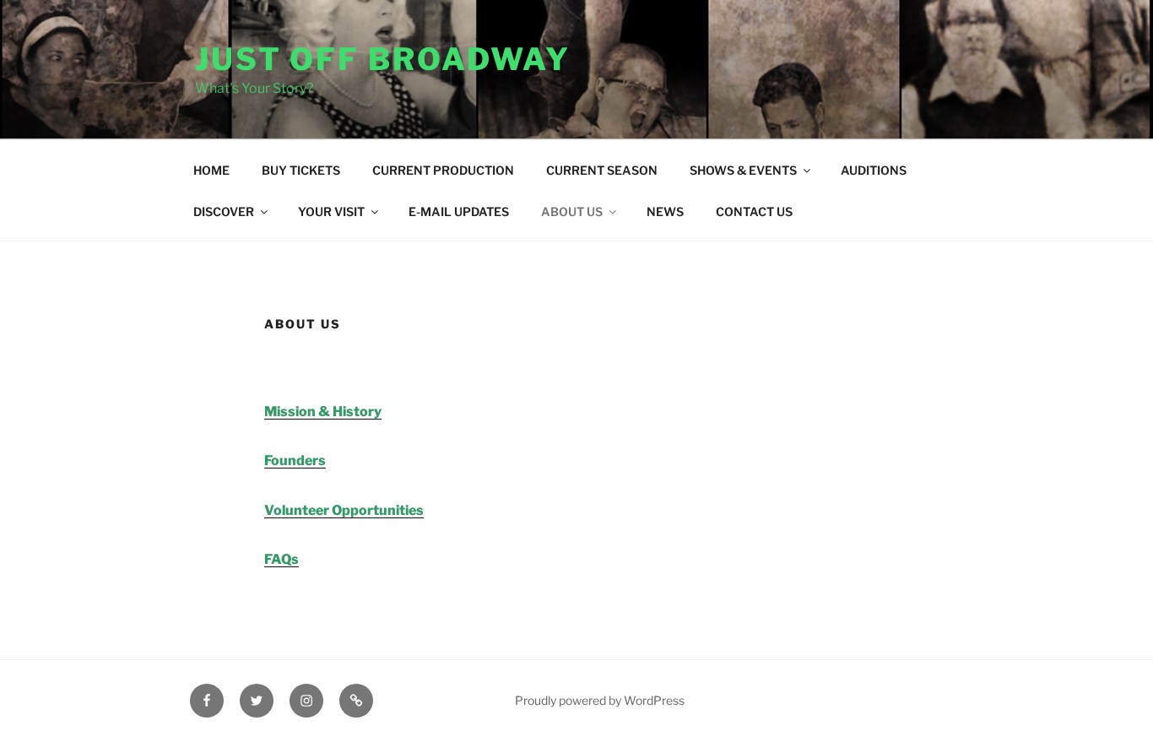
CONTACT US (754, 211)
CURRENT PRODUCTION (443, 170)
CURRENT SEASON (602, 170)
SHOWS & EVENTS (743, 170)
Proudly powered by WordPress (600, 700)
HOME (211, 170)
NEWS (665, 211)
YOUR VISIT (331, 211)
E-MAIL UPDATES (459, 211)
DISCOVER (223, 211)
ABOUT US (572, 211)
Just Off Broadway (383, 59)
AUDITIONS (874, 170)
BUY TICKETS (301, 170)
